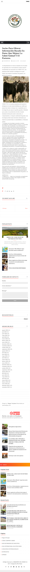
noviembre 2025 (6, 345)
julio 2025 (4, 352)
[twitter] (11, 567)
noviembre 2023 (6, 387)
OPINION (4, 554)
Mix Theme (19, 563)
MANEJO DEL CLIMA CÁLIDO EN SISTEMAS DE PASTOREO (17, 474)
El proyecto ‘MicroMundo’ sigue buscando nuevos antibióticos (17, 480)
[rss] (24, 567)
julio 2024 (4, 373)
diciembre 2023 (5, 385)
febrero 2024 (5, 381)
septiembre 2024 (6, 369)
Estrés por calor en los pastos (16, 455)
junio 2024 (4, 375)
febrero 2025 (5, 361)
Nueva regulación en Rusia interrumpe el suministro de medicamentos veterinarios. (18, 262)
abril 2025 (4, 357)
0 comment (23, 60)
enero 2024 (4, 383)
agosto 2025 (5, 350)
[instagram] (8, 567)
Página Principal (5, 537)
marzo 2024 (5, 380)
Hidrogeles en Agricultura (15, 426)
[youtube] (14, 567)
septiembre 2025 (6, 349)
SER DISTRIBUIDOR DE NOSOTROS (10, 543)
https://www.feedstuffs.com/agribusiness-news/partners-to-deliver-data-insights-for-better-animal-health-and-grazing (15, 177)
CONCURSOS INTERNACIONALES (10, 549)
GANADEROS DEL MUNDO (19, 562)
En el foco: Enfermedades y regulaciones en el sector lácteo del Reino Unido (17, 256)
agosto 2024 (5, 371)
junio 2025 (4, 354)
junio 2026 (4, 333)
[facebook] (6, 567)
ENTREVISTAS (5, 551)
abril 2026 (4, 337)
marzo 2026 (5, 338)
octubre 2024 (5, 368)
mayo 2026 (4, 335)
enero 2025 (4, 363)
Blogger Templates (12, 403)
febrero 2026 (5, 340)
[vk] (21, 567)
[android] (16, 567)
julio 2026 (4, 331)
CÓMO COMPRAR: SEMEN (8, 540)
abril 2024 (4, 378)
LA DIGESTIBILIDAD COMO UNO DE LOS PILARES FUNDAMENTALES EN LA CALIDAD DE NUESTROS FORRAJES (17, 512)
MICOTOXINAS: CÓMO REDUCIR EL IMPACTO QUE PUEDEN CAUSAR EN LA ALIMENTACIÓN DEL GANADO (17, 520)
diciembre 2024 (5, 364)
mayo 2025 (4, 356)
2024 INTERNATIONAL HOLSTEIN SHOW (11, 546)
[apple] (19, 567)
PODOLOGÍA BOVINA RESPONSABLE (17, 268)
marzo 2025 (5, 359)
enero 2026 (4, 342)
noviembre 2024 (6, 366)
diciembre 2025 (5, 344)
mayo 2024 (4, 376)
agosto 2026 (5, 330)
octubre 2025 (5, 347)
